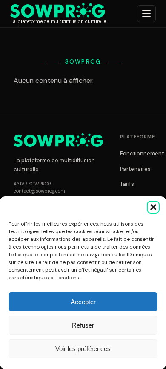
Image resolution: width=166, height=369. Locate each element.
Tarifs (127, 183)
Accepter (83, 301)
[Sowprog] (58, 140)
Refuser (83, 325)
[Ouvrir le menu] (146, 13)
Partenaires (135, 169)
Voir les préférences (83, 348)
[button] (153, 207)
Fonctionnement (142, 153)
